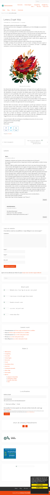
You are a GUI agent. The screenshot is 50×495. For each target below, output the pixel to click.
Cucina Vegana (8, 358)
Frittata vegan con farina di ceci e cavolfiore (25, 330)
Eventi (6, 362)
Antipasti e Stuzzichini (12, 376)
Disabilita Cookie (39, 487)
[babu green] (10, 458)
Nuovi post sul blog (11, 404)
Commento (6, 233)
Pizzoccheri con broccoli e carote (16, 302)
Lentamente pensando (10, 368)
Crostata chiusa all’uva (14, 314)
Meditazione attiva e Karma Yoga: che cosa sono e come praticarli (23, 290)
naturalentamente (11, 206)
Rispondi (44, 199)
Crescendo (10, 133)
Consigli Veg (7, 353)
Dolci (8, 381)
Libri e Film (7, 370)
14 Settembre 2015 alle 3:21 (11, 208)
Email (5, 254)
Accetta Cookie (40, 484)
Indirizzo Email (7, 394)
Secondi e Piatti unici (12, 380)
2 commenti (23, 22)
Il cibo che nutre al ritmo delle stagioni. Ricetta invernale (21, 296)
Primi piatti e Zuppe (12, 378)
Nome (5, 249)
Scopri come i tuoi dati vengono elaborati (31, 272)
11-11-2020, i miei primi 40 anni (17, 308)
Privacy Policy (34, 482)
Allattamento (8, 351)
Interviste (7, 366)
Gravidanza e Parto (9, 364)
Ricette (6, 374)
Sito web (6, 260)
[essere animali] (10, 439)
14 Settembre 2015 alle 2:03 (10, 158)
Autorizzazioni (8, 399)
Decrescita (7, 360)
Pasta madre (8, 372)
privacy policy (8, 409)
